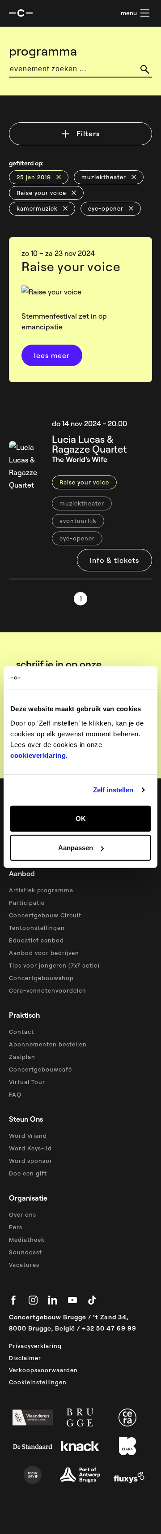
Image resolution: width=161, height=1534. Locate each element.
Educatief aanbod (36, 940)
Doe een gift (28, 1173)
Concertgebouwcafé (40, 1069)
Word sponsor (30, 1160)
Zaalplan (22, 1056)
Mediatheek (27, 1239)
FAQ (15, 1094)
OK (81, 818)
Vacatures (24, 1264)
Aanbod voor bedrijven (44, 952)
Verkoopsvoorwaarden (43, 1370)
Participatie (27, 902)
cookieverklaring (38, 755)
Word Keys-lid (30, 1148)
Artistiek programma (41, 890)
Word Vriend (28, 1135)
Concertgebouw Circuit (45, 915)
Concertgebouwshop (41, 977)
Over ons (22, 1214)
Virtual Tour (27, 1081)
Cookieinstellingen (38, 1382)
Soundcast (25, 1252)
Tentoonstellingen (37, 927)
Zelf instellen (113, 790)
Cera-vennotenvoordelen (47, 990)
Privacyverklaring (35, 1345)
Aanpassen (75, 847)
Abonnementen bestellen (48, 1044)
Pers (15, 1227)
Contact (21, 1031)
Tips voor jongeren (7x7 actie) (54, 965)
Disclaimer (25, 1357)
